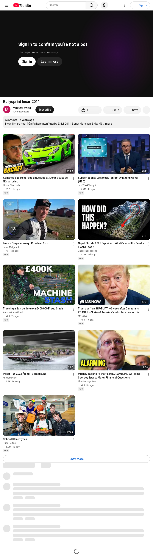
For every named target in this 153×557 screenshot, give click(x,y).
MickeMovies (22, 108)
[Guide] (6, 5)
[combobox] (67, 5)
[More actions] (146, 110)
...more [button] (107, 123)
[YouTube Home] (21, 5)
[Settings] (125, 5)
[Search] (92, 5)
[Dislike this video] (96, 110)
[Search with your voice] (104, 5)
